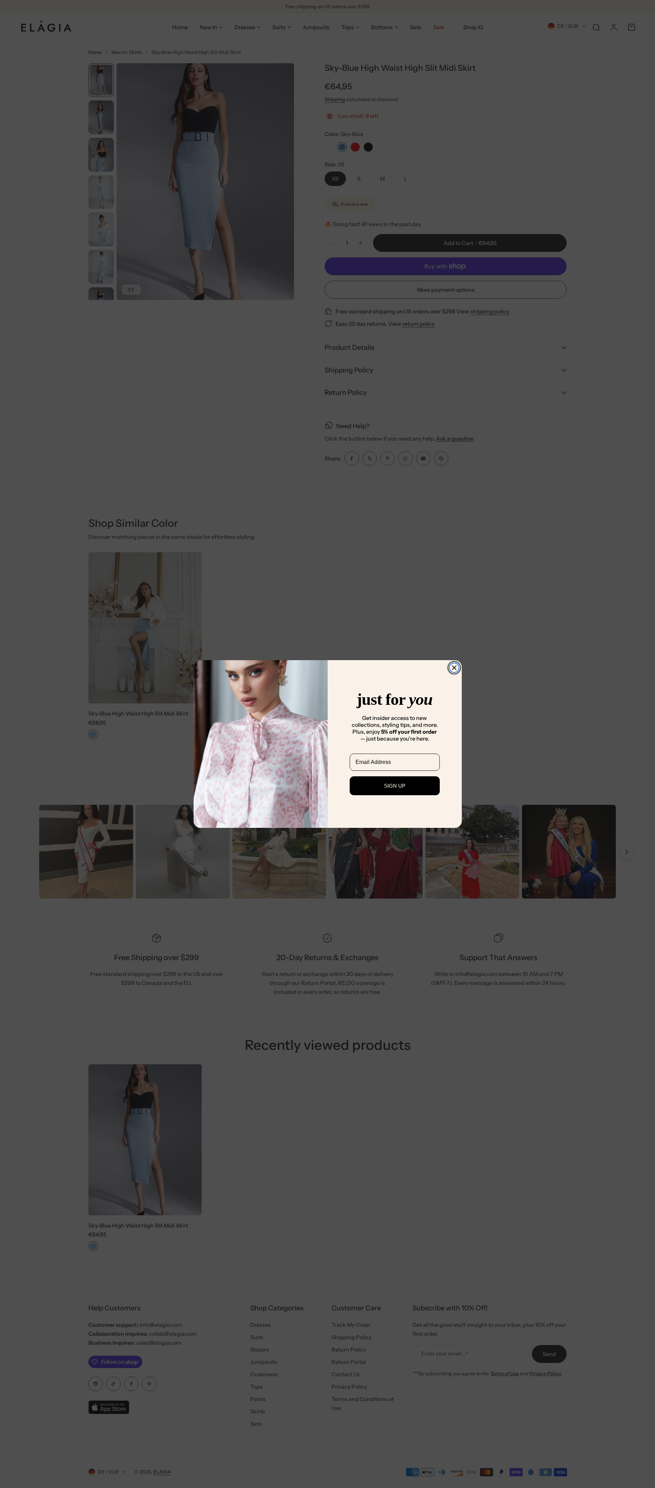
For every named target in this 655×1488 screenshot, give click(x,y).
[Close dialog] (454, 668)
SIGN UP (394, 786)
